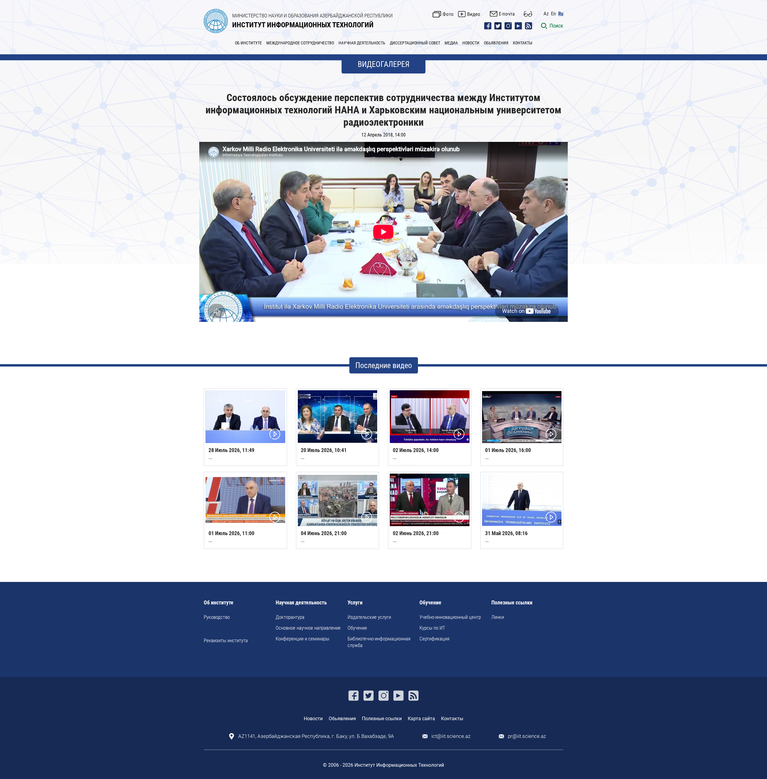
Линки (497, 617)
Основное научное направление (308, 628)
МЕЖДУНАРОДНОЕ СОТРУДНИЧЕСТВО (300, 42)
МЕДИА (451, 42)
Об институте (218, 603)
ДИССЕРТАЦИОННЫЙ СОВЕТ (415, 42)
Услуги (355, 603)
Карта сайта (421, 718)
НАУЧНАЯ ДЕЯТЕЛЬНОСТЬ (362, 42)
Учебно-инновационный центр (450, 617)
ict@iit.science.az (450, 736)
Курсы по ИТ (432, 628)
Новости (313, 718)
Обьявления (342, 718)
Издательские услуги (369, 617)
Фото (448, 14)
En (553, 13)
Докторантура (290, 617)
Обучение (357, 628)
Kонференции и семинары (302, 639)
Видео (473, 14)
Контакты (452, 718)
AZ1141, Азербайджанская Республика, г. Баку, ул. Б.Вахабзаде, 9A (316, 736)
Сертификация (434, 639)
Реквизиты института (226, 640)
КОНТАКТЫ (522, 42)
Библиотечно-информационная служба (379, 642)
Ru (560, 13)
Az (546, 13)
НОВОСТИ (470, 42)
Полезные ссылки (511, 603)
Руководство (217, 617)
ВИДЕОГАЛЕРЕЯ (384, 64)
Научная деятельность (301, 603)
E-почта (507, 13)
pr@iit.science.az (527, 736)
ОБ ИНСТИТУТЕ (248, 42)
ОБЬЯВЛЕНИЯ (496, 42)
